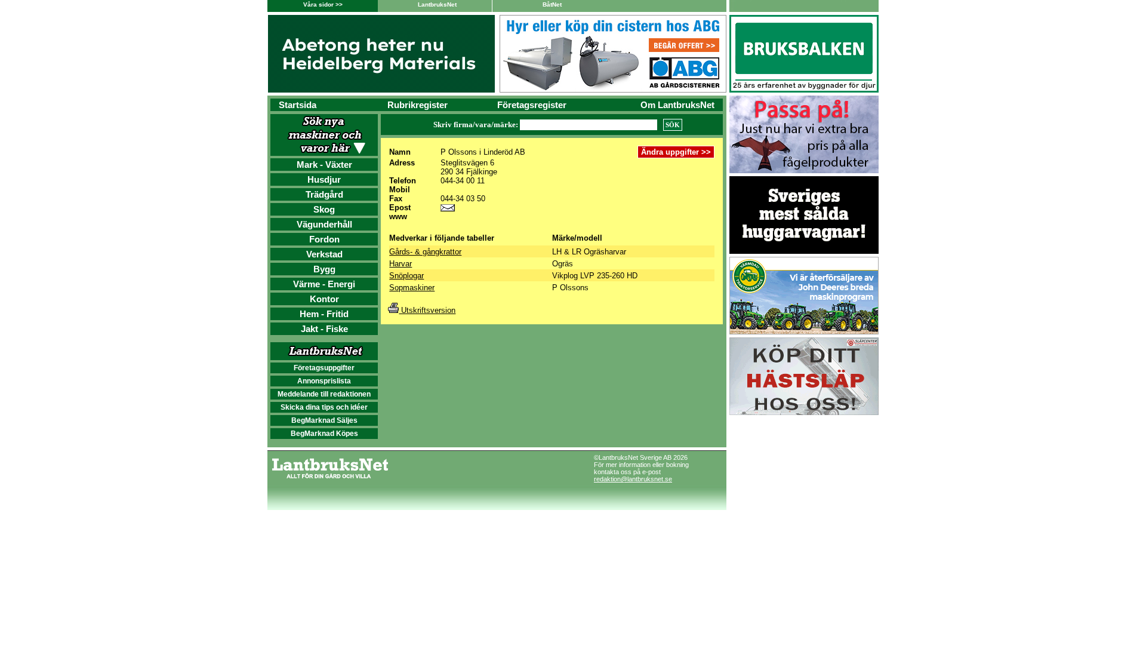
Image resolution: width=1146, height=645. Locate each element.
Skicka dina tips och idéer (324, 407)
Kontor (324, 299)
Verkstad (324, 254)
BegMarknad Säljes (324, 420)
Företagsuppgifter (324, 368)
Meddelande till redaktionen (324, 394)
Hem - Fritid (324, 314)
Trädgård (324, 194)
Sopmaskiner (412, 287)
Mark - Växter (324, 164)
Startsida (297, 105)
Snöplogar (406, 275)
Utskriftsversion (427, 310)
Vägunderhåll (324, 224)
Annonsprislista (324, 381)
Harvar (400, 263)
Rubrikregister (417, 105)
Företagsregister (531, 105)
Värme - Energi (324, 284)
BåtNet (552, 4)
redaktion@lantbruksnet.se (633, 479)
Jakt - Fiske (324, 329)
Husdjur (324, 179)
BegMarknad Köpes (324, 433)
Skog (324, 209)
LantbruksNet (437, 4)
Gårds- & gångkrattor (425, 251)
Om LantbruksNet (677, 105)
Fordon (324, 239)
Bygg (324, 269)
